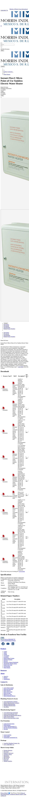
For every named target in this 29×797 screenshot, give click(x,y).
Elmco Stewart (7, 690)
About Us (6, 676)
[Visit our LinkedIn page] (12, 645)
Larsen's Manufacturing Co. (10, 726)
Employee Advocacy (8, 753)
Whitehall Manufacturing (9, 705)
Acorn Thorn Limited (9, 687)
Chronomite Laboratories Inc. (10, 737)
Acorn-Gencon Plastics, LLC (10, 714)
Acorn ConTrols (7, 735)
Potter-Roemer (7, 725)
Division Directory (8, 750)
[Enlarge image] (1, 97)
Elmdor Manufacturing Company (11, 703)
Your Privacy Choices (15, 793)
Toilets (5, 653)
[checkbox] (14, 47)
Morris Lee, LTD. (8, 694)
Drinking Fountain (8, 659)
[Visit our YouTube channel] (8, 645)
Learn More (20, 367)
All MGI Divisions (5, 49)
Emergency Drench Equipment (11, 662)
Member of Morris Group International (19, 9)
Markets (5, 677)
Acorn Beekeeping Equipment (11, 712)
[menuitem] (6, 324)
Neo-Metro (6, 707)
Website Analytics (8, 761)
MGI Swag (6, 758)
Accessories (6, 655)
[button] (1, 26)
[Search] (1, 46)
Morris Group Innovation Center (11, 718)
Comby (5, 651)
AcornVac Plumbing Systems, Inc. (12, 743)
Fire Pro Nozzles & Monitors (10, 727)
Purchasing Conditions (9, 794)
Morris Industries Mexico (9, 695)
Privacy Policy (4, 793)
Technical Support (11, 640)
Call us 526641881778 (9, 639)
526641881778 (4, 10)
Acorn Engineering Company (10, 701)
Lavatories (6, 657)
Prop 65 (4, 795)
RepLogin (6, 759)
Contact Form (4, 640)
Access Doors (7, 666)
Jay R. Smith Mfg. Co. (9, 744)
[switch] (1, 47)
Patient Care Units (8, 665)
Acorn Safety (7, 736)
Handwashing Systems (9, 658)
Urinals (5, 654)
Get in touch (22, 571)
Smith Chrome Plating (9, 716)
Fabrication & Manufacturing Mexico (12, 715)
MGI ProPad (7, 757)
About (2, 673)
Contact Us (4, 682)
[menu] (14, 335)
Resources (4, 670)
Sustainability (7, 679)
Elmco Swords (7, 693)
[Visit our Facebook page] (3, 645)
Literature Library (8, 754)
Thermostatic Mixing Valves (10, 663)
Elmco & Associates (8, 689)
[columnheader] (7, 376)
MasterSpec (6, 755)
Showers (6, 661)
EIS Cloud (6, 751)
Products (3, 648)
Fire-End (6, 729)
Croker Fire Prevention (9, 723)
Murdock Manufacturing (9, 704)
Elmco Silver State (8, 691)
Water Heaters (7, 74)
